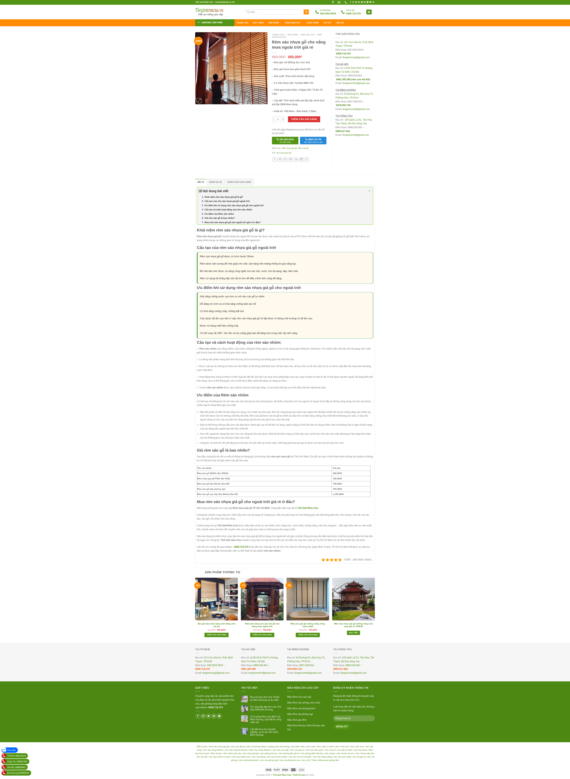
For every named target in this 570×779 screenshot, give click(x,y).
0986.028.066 (352, 665)
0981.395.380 (343, 79)
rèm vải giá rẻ (359, 757)
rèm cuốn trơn (357, 746)
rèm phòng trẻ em (268, 753)
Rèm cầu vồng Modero (260, 750)
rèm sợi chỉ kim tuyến (277, 757)
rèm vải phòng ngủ (269, 760)
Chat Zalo (11, 750)
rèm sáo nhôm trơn (241, 757)
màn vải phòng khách (256, 746)
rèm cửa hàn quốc (314, 750)
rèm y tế (305, 760)
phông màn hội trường (278, 746)
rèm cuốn (310, 746)
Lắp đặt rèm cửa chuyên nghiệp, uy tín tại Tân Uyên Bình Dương (264, 732)
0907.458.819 (306, 665)
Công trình (312, 23)
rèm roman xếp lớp (365, 753)
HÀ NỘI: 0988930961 (16, 767)
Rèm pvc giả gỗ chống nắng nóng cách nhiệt (307, 625)
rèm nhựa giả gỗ (250, 753)
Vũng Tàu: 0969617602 (17, 761)
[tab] (200, 182)
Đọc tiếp (353, 633)
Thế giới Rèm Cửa (282, 775)
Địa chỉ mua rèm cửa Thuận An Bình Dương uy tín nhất (265, 698)
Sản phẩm (273, 23)
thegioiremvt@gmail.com (356, 135)
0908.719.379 (343, 53)
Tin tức (327, 23)
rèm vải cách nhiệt (342, 757)
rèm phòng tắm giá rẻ (289, 753)
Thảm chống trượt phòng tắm (325, 760)
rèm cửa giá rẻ (297, 750)
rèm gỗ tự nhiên (344, 750)
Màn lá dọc (202, 746)
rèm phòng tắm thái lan (312, 753)
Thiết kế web (298, 775)
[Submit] (306, 12)
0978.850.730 (343, 105)
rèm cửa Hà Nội (360, 79)
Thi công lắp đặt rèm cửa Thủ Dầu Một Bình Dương (265, 708)
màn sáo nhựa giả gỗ (219, 746)
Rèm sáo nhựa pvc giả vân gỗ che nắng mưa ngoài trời (262, 625)
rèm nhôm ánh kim (232, 753)
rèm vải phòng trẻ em (290, 760)
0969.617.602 (342, 131)
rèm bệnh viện (298, 746)
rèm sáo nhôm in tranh (219, 757)
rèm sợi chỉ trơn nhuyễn (300, 757)
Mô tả (201, 182)
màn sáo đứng (237, 746)
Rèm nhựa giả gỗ (289, 148)
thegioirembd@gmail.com (356, 109)
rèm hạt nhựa (360, 750)
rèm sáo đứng (258, 757)
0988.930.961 (260, 665)
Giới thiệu (258, 23)
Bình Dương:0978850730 (18, 773)
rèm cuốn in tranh (325, 746)
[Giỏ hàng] (369, 11)
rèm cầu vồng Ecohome (236, 750)
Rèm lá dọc (216, 753)
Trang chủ (242, 23)
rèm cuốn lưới (342, 746)
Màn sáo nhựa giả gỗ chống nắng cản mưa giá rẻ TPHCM (353, 625)
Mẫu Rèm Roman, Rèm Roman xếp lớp (306, 727)
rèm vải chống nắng (322, 757)
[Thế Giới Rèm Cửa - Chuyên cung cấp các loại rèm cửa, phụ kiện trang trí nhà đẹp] (218, 12)
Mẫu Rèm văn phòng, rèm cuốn (303, 702)
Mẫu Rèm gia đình (297, 720)
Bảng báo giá (292, 23)
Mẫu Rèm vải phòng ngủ (300, 714)
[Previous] (195, 610)
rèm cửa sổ (330, 750)
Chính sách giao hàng (239, 182)
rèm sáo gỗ (202, 757)
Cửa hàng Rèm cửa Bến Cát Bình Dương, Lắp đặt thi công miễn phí (265, 719)
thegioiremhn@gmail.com (356, 83)
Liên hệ (340, 23)
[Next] (374, 610)
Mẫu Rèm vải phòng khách (301, 708)
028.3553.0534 (215, 665)
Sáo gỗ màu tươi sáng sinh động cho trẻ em (217, 625)
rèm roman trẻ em (345, 753)
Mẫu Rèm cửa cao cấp (299, 697)
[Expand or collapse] (369, 191)
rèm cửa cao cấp (281, 750)
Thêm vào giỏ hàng (304, 119)
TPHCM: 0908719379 (16, 756)
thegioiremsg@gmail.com (356, 57)
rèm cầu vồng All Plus (213, 750)
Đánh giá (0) (215, 182)
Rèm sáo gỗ (307, 35)
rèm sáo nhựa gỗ (283, 153)
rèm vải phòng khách (249, 760)
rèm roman (330, 753)
